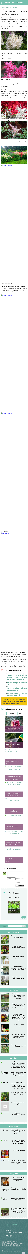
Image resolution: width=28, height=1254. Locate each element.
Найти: (5, 926)
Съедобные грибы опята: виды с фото (18, 1198)
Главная (3, 7)
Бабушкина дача (9, 2)
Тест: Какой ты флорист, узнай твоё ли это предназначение (18, 1131)
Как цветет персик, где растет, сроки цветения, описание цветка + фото (17, 688)
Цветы (9, 7)
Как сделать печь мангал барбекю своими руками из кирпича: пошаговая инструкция (18, 1210)
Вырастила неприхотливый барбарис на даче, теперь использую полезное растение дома (18, 1085)
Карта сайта (9, 1235)
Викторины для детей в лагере (18, 1103)
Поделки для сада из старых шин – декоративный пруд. (18, 1005)
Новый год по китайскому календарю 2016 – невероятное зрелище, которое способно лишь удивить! (18, 1064)
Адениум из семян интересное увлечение (18, 946)
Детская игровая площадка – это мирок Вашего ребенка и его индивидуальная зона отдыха (18, 1017)
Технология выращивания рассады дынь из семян (18, 1114)
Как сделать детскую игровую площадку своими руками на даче (18, 1036)
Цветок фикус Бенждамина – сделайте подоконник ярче (18, 968)
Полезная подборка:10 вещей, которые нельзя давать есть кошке (18, 1142)
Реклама (8, 1236)
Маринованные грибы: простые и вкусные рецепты (18, 1179)
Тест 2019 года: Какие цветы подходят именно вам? (18, 1162)
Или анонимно (20, 878)
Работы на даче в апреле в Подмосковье (18, 936)
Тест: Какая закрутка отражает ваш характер (18, 1151)
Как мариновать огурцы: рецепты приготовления (18, 1188)
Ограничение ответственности (14, 1232)
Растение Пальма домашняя (18, 957)
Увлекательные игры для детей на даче (18, 1093)
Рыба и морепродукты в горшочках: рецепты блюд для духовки (18, 1073)
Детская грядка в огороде (18, 1025)
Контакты (8, 1230)
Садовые (15, 7)
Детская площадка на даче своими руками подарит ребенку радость (18, 996)
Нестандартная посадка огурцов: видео (18, 1045)
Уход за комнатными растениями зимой (18, 977)
